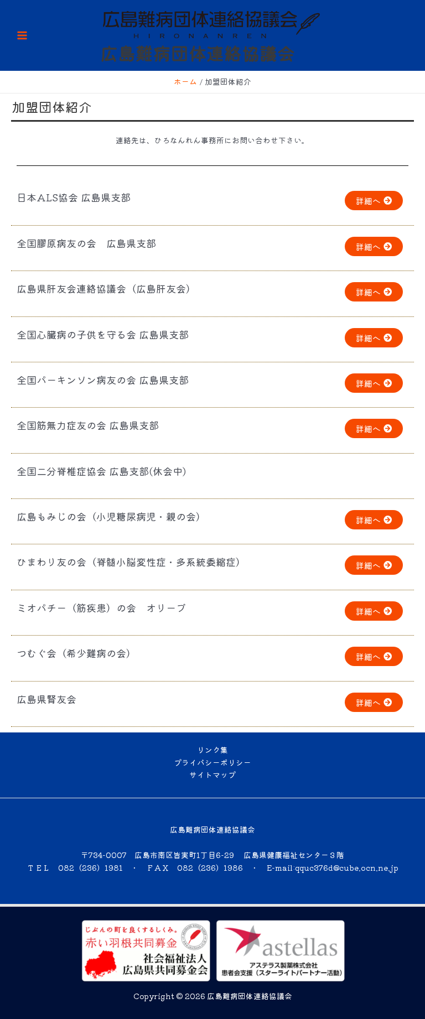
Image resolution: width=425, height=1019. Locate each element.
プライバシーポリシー (212, 762)
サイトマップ (212, 774)
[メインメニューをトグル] (22, 35)
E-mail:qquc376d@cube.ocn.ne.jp (332, 867)
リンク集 (212, 749)
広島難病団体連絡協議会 (197, 52)
